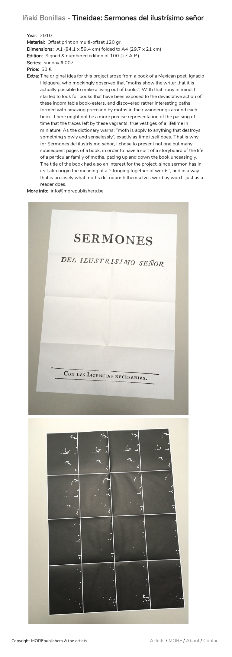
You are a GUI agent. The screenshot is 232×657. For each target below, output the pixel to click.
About (192, 640)
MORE (175, 640)
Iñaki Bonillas (44, 18)
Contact (211, 640)
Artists (157, 640)
